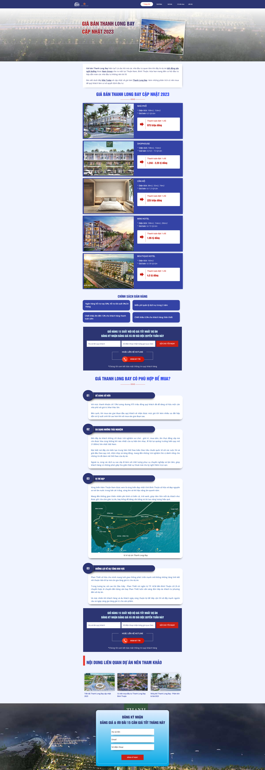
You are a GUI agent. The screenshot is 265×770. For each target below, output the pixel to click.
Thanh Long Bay (140, 80)
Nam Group (107, 71)
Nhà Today (106, 80)
